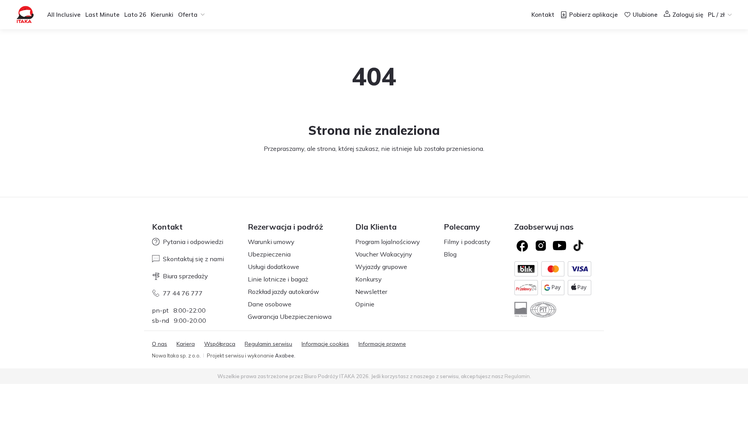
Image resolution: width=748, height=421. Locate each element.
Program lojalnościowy (387, 242)
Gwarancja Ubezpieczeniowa (290, 316)
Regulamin (517, 376)
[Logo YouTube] (559, 245)
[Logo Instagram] (541, 245)
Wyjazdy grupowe (381, 267)
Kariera (185, 343)
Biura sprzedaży (185, 276)
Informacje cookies (325, 343)
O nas (159, 343)
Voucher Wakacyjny (383, 254)
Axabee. (285, 355)
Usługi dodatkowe (273, 267)
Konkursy (368, 279)
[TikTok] (578, 245)
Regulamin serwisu (268, 343)
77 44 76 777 (183, 293)
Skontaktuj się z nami (193, 259)
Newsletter (371, 291)
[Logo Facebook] (522, 245)
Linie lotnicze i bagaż (278, 279)
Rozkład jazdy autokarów (283, 291)
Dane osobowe (269, 304)
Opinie (364, 304)
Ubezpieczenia (269, 254)
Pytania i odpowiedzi (193, 242)
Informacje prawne (382, 343)
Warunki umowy (271, 242)
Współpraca (219, 343)
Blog (450, 254)
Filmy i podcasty (467, 242)
